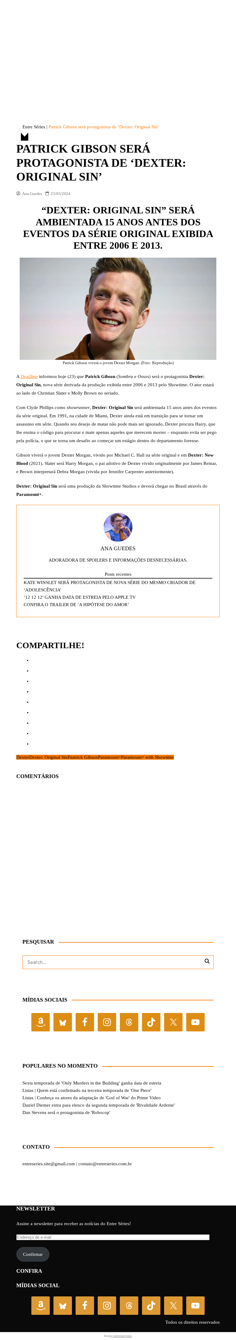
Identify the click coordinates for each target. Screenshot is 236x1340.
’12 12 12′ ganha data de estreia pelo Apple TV (80, 830)
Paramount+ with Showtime (147, 990)
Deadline (29, 609)
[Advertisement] (118, 50)
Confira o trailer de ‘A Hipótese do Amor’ (76, 838)
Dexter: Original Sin (48, 990)
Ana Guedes (32, 426)
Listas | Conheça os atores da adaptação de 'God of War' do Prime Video (91, 1330)
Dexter (22, 990)
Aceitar (79, 683)
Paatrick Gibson (83, 990)
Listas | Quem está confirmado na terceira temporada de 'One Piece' (86, 1323)
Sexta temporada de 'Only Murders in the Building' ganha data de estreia (91, 1316)
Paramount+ (109, 990)
